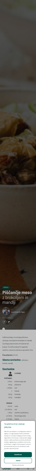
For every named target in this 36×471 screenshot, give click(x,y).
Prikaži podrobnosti (18, 465)
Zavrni (18, 461)
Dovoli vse (18, 455)
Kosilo (6, 287)
